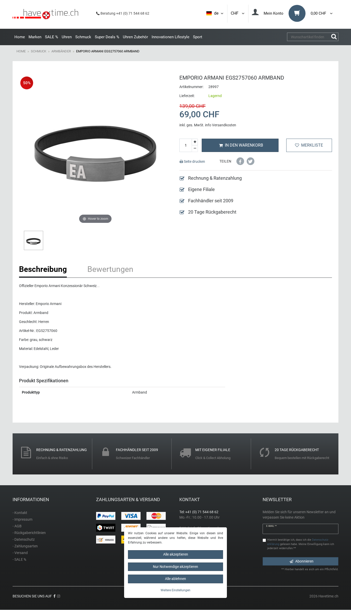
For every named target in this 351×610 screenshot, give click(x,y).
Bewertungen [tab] (110, 269)
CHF (236, 13)
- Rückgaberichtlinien (29, 533)
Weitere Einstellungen (175, 590)
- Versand (20, 553)
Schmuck (83, 37)
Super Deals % (107, 37)
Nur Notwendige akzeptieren (175, 566)
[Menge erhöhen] (195, 142)
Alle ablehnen (175, 579)
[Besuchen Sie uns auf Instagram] (58, 596)
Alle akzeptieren (175, 554)
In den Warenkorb (244, 145)
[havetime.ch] (45, 14)
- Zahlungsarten (25, 546)
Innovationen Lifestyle (170, 37)
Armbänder (61, 51)
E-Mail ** (271, 526)
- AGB (17, 526)
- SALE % (19, 559)
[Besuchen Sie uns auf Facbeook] (54, 596)
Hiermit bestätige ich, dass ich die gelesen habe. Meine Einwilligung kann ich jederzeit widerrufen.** (300, 544)
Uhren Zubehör (135, 37)
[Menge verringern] (195, 148)
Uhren (67, 37)
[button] (240, 161)
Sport (197, 37)
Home (19, 37)
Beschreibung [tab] (43, 269)
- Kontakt (20, 513)
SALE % (51, 37)
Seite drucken (194, 161)
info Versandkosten (220, 125)
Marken (35, 37)
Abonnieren (304, 561)
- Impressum (22, 519)
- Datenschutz (24, 539)
